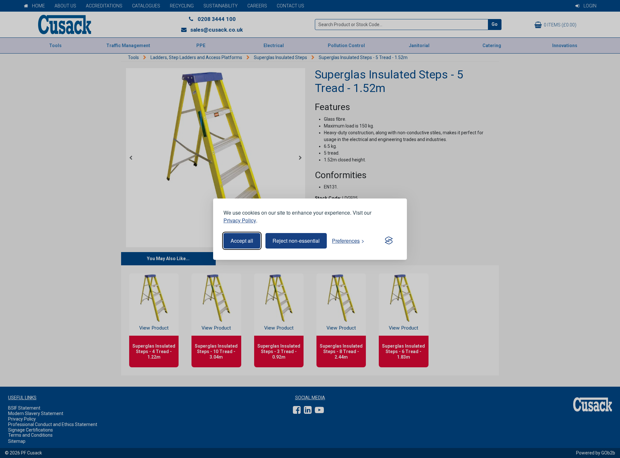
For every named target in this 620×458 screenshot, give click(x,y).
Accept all (242, 240)
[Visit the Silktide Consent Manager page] (389, 241)
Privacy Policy (239, 220)
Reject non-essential (296, 240)
